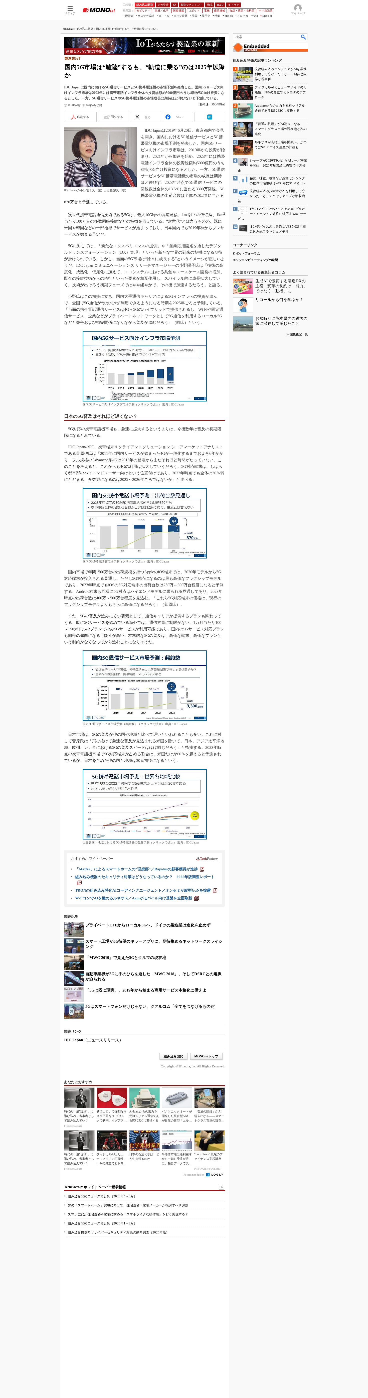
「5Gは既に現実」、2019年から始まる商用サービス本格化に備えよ (146, 990)
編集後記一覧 (299, 334)
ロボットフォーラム (246, 253)
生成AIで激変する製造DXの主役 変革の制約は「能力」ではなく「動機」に (281, 286)
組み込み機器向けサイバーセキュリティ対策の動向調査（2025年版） (118, 1232)
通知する (117, 117)
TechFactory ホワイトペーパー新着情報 (95, 1187)
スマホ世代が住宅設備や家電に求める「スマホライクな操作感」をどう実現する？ (128, 1214)
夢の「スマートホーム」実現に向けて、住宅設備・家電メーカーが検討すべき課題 (128, 1205)
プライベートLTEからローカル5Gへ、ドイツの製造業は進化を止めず (148, 925)
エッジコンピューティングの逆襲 (255, 260)
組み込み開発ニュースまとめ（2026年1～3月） (102, 1223)
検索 (303, 36)
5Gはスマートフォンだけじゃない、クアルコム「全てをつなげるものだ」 (152, 1006)
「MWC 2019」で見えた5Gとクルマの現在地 (125, 957)
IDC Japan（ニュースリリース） (93, 1040)
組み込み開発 (85, 28)
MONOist (68, 28)
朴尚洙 (204, 104)
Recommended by (194, 1174)
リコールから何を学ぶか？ (279, 300)
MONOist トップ (206, 1056)
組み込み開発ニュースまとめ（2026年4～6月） (102, 1196)
